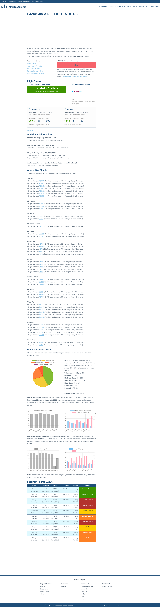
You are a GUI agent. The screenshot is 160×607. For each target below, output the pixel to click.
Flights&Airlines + (103, 6)
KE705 (41, 246)
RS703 (41, 294)
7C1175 (41, 196)
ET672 (41, 226)
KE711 (41, 251)
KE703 (41, 244)
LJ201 (41, 262)
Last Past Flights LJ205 (35, 73)
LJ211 (41, 269)
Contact (65, 605)
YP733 (41, 206)
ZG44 (41, 342)
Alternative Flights (33, 68)
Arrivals (42, 586)
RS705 (41, 297)
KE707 (41, 249)
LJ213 (41, 272)
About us (70, 605)
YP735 (41, 209)
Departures (44, 589)
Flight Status (31, 63)
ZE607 (41, 332)
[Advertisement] (80, 32)
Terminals (112, 6)
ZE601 (41, 325)
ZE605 (41, 330)
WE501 (41, 234)
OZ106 (41, 282)
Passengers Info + (143, 6)
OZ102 (41, 279)
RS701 (41, 292)
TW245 (41, 312)
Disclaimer (59, 605)
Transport (120, 6)
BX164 (41, 216)
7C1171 (41, 193)
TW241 (41, 307)
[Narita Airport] (4, 6)
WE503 (41, 236)
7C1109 (41, 191)
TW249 (41, 317)
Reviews (84, 599)
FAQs (83, 594)
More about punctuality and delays (75, 77)
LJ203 (41, 264)
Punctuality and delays (35, 71)
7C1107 (41, 188)
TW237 (41, 304)
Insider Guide (155, 6)
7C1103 (41, 183)
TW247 (41, 315)
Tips (82, 596)
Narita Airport (17, 7)
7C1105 (41, 186)
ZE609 (41, 335)
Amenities (84, 589)
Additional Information (35, 66)
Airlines (42, 594)
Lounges (84, 591)
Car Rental (127, 6)
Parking (134, 6)
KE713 (41, 254)
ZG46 (41, 345)
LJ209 (41, 267)
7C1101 (41, 181)
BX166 (41, 219)
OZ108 (41, 284)
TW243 (41, 310)
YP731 (41, 204)
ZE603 (41, 327)
